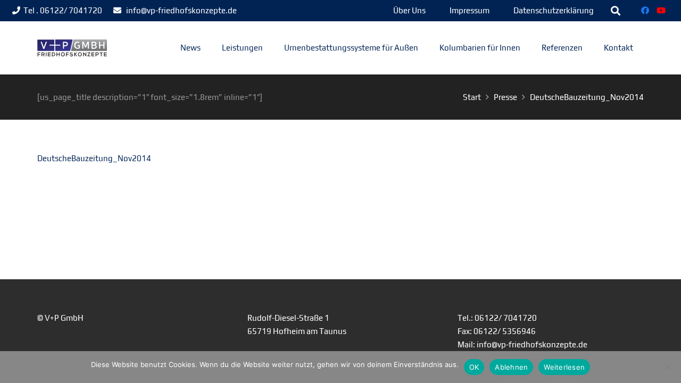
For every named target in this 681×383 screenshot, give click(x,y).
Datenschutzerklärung (553, 10)
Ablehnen (511, 367)
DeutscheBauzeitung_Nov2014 (94, 158)
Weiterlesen (564, 367)
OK (474, 367)
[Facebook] (645, 11)
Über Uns (409, 10)
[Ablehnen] (667, 367)
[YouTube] (661, 11)
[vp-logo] (72, 48)
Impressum (469, 10)
